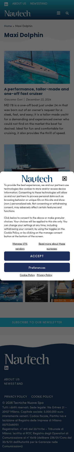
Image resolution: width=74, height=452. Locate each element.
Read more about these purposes (52, 246)
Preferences (37, 267)
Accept (37, 256)
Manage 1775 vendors (20, 246)
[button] (64, 179)
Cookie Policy (27, 275)
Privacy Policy (44, 275)
